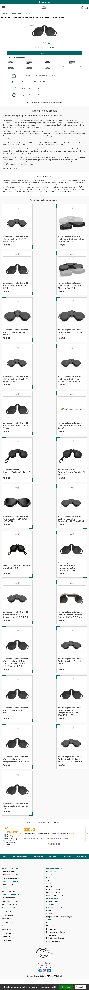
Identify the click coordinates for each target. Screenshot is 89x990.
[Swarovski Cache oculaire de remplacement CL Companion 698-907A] (71, 554)
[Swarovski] (17, 207)
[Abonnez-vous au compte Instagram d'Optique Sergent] (44, 970)
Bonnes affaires (52, 902)
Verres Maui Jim (8, 933)
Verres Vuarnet (7, 922)
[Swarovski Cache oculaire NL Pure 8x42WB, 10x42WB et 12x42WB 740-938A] (17, 649)
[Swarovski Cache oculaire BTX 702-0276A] (71, 413)
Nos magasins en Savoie (55, 932)
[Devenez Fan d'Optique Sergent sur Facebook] (40, 970)
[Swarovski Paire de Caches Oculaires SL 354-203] (71, 459)
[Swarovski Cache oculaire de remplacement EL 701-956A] (17, 747)
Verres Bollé (6, 929)
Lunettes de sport (53, 889)
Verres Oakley (7, 911)
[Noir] (35, 62)
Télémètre (50, 880)
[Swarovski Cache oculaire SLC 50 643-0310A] (71, 319)
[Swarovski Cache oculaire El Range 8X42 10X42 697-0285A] (71, 747)
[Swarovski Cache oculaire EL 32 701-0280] (17, 273)
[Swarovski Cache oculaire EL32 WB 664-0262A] (17, 226)
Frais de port (51, 929)
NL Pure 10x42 (65, 191)
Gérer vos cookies (53, 941)
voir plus (71, 834)
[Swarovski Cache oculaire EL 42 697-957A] (17, 698)
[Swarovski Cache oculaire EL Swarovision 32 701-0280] (17, 602)
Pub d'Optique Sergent (55, 938)
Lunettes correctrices (10, 875)
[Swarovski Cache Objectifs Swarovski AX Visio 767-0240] (71, 273)
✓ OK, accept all (66, 987)
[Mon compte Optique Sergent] (82, 7)
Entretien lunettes (53, 892)
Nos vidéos (81, 856)
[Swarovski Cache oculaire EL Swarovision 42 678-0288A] (71, 506)
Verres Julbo (6, 919)
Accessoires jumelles (16, 13)
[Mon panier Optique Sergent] (86, 7)
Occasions (50, 905)
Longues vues (51, 871)
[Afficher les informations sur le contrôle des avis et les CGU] (17, 839)
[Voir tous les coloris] (72, 67)
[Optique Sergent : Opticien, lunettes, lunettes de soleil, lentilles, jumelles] (44, 7)
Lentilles (49, 886)
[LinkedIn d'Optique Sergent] (49, 970)
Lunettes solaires (8, 871)
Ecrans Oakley (7, 937)
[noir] (72, 62)
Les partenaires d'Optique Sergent (59, 917)
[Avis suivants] (87, 833)
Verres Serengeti (8, 926)
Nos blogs (66, 856)
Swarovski (27, 13)
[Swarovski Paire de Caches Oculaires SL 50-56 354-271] (17, 554)
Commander (44, 53)
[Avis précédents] (20, 833)
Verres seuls (50, 883)
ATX (81, 187)
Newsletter (38, 856)
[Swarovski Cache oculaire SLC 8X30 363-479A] (17, 506)
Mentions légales (20, 856)
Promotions (52, 899)
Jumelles (49, 874)
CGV (5, 856)
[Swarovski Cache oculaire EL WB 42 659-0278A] (17, 366)
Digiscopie (50, 877)
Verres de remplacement (55, 896)
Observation (50, 914)
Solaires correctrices (9, 878)
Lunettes (49, 911)
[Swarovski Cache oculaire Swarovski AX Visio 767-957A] (71, 226)
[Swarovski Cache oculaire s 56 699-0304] (71, 649)
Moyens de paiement (54, 926)
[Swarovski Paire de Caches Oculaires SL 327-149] (17, 459)
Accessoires (4, 13)
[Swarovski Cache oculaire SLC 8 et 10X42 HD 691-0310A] (71, 366)
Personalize (80, 987)
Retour (49, 923)
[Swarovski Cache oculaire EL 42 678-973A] (17, 413)
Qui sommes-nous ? (54, 935)
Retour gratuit (44, 2)
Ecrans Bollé (6, 940)
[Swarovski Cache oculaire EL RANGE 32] (17, 793)
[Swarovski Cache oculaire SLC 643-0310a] (17, 319)
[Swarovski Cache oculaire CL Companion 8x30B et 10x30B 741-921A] (71, 698)
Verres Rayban (7, 915)
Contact (52, 856)
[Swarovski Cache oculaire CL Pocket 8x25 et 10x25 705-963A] (71, 602)
